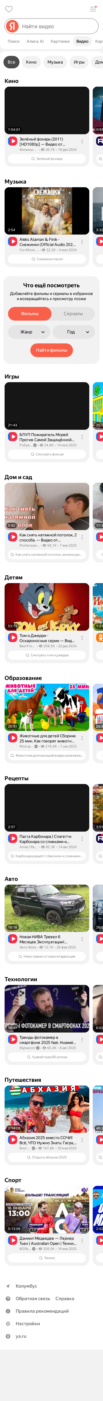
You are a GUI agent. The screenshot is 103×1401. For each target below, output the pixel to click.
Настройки (28, 1323)
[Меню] (93, 9)
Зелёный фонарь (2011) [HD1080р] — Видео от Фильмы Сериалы (41, 142)
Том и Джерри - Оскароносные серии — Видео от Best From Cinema (47, 638)
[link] (47, 127)
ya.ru (21, 1336)
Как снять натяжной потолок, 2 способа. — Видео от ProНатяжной (48, 538)
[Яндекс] (12, 26)
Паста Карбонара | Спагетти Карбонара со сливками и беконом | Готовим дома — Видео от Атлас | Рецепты (45, 839)
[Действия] (82, 141)
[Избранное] (8, 9)
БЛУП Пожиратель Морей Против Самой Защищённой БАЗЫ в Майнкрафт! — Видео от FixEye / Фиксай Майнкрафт (47, 437)
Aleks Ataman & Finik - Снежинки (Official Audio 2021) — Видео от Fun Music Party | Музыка (47, 242)
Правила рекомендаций (42, 1311)
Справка (65, 1298)
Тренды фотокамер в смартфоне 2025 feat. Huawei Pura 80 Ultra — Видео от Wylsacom (46, 1040)
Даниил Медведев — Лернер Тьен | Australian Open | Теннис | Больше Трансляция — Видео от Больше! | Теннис (47, 1241)
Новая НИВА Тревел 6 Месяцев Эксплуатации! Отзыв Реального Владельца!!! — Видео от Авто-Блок (48, 939)
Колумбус (26, 1286)
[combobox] (58, 26)
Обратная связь (33, 1298)
